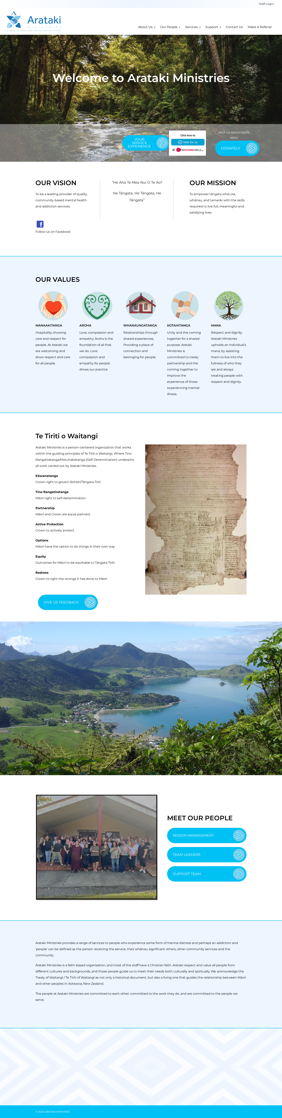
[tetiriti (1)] (196, 446)
